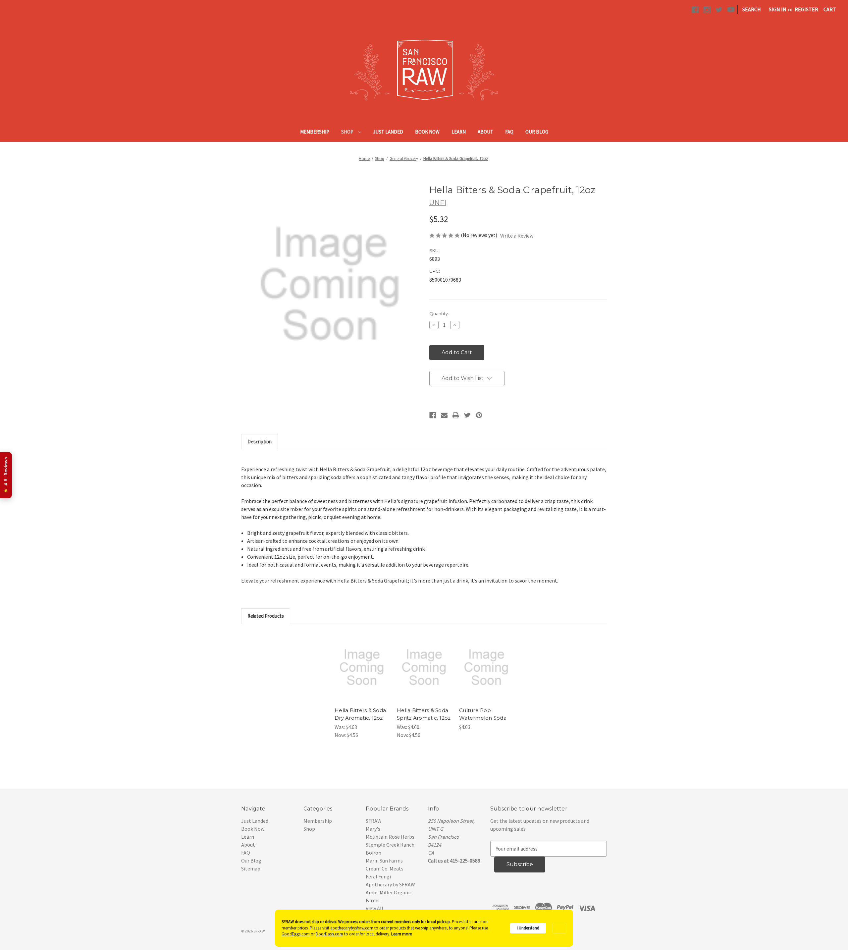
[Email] (444, 415)
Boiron (373, 852)
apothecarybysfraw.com (351, 928)
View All (374, 908)
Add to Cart (361, 674)
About (485, 132)
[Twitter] (467, 415)
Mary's (373, 828)
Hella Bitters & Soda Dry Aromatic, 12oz (360, 714)
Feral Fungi (378, 876)
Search (751, 9)
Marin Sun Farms (384, 860)
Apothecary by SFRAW (390, 884)
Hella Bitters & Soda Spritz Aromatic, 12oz (423, 714)
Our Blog (536, 132)
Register (806, 9)
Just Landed (388, 132)
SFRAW (374, 820)
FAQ (509, 132)
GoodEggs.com (296, 934)
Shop (347, 132)
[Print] (455, 415)
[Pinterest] (479, 415)
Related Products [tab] (265, 616)
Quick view (361, 660)
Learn (458, 132)
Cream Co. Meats (384, 868)
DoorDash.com (329, 934)
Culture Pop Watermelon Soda (482, 714)
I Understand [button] (528, 928)
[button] (559, 928)
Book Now (427, 132)
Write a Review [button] (516, 235)
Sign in (777, 9)
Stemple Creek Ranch (390, 844)
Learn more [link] (401, 934)
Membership (314, 132)
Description (259, 441)
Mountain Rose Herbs (390, 836)
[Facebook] (432, 415)
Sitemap (250, 868)
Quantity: (439, 313)
